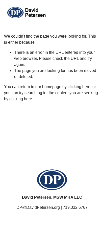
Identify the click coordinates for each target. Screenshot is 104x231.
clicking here (79, 87)
